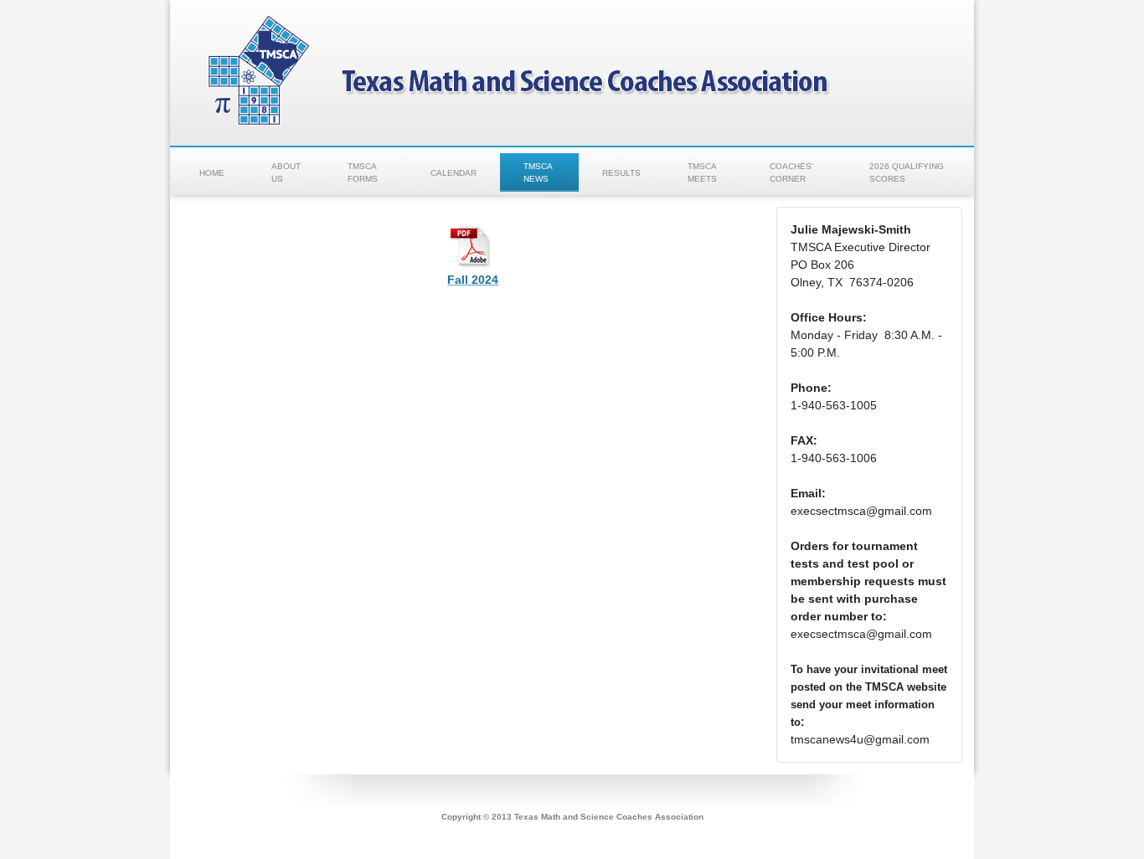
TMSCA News (538, 172)
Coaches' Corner (791, 172)
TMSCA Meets (702, 172)
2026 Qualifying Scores (906, 172)
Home (211, 172)
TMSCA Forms (363, 172)
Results (621, 172)
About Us (286, 172)
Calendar (453, 172)
